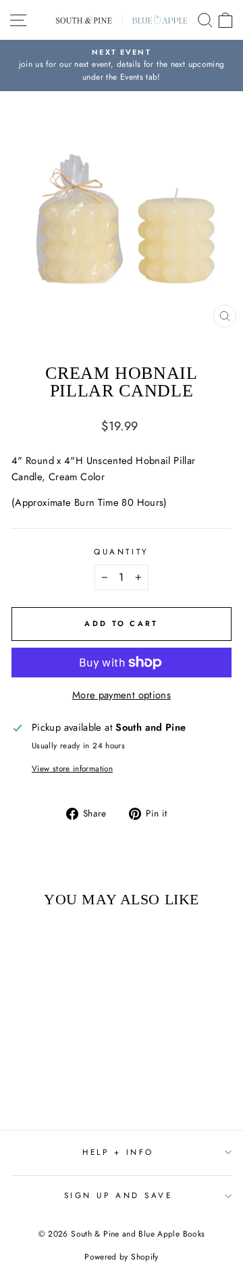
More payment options (121, 695)
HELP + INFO (118, 1152)
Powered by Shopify (121, 1257)
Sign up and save (118, 1195)
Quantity (121, 551)
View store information (72, 768)
